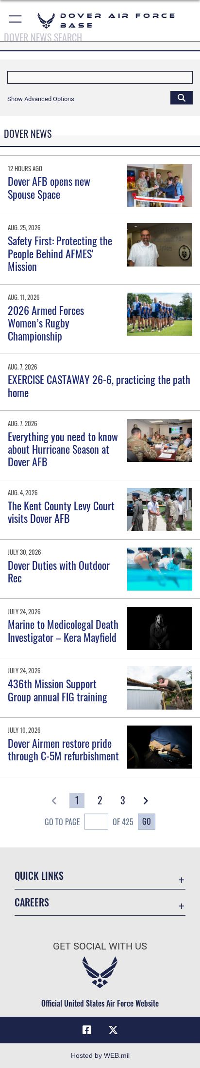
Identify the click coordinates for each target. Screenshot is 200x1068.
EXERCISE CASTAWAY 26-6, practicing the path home (99, 385)
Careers (32, 902)
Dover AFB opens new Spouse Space (49, 187)
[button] (16, 20)
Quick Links (39, 876)
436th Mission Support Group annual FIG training (57, 690)
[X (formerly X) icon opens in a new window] (113, 1030)
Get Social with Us (100, 946)
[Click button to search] (181, 97)
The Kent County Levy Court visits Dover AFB (61, 512)
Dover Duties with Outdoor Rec (59, 571)
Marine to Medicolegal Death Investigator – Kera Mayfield (63, 630)
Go (146, 821)
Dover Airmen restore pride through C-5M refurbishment (63, 749)
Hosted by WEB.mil (100, 1055)
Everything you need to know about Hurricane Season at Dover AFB (63, 449)
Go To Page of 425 (89, 822)
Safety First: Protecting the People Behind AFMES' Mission (60, 253)
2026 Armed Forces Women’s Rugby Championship (46, 322)
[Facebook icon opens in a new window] (87, 1030)
